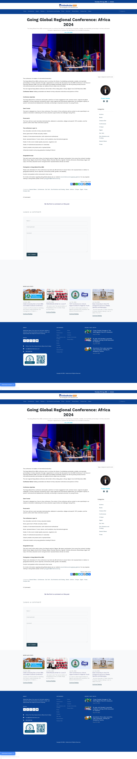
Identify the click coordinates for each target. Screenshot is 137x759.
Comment (29, 233)
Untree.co (79, 376)
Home (24, 11)
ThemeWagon (92, 376)
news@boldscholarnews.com (32, 348)
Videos (89, 11)
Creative (69, 335)
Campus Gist (83, 11)
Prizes (62, 11)
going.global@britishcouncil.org (52, 178)
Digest (37, 11)
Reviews (42, 11)
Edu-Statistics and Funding (53, 11)
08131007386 (29, 351)
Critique (77, 189)
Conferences (31, 11)
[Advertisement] (68, 275)
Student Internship (71, 337)
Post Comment (32, 254)
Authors (72, 189)
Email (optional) (30, 227)
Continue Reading (27, 313)
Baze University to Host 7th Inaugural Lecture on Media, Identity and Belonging (101, 305)
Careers (112, 1)
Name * (28, 220)
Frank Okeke (105, 98)
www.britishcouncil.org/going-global (69, 177)
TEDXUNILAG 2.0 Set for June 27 (56, 304)
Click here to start (7, 384)
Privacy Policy (70, 339)
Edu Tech (68, 11)
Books (67, 189)
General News (75, 11)
